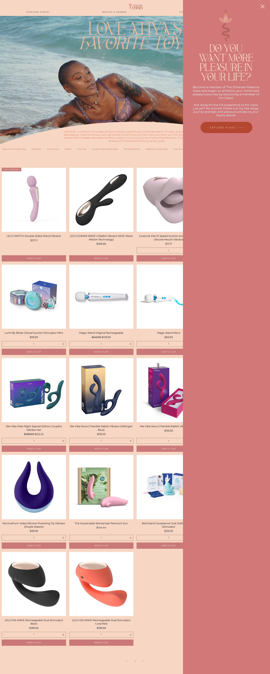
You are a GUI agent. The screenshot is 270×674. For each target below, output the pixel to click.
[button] (262, 6)
